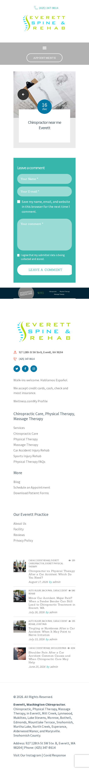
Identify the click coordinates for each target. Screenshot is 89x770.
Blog (16, 482)
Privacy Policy (23, 540)
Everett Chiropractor (44, 562)
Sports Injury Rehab (27, 456)
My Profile (40, 401)
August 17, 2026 (38, 582)
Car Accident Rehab (39, 560)
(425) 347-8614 (26, 359)
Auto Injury (35, 590)
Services (19, 428)
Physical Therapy (25, 439)
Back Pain (47, 590)
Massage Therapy (25, 445)
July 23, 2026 (36, 639)
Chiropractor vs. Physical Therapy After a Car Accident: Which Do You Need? (52, 574)
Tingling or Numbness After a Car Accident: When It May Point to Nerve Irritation (52, 632)
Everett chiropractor (21, 94)
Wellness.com (23, 401)
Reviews (19, 535)
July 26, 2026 (36, 612)
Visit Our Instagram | (28, 755)
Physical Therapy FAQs (29, 461)
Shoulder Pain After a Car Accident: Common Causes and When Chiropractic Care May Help (49, 657)
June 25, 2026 (37, 666)
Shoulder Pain (58, 648)
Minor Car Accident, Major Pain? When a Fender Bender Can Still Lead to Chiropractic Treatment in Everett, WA (52, 603)
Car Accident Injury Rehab (31, 450)
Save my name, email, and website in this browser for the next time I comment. (46, 207)
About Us (19, 523)
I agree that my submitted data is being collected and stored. (43, 257)
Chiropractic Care (25, 433)
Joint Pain (41, 624)
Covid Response (54, 755)
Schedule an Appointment (31, 487)
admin (56, 582)
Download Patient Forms (31, 493)
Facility (18, 529)
